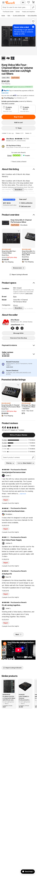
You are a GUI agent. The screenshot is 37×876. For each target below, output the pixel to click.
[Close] (33, 27)
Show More (18, 189)
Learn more (28, 293)
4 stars (4, 443)
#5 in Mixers (23, 225)
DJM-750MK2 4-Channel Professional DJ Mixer (24, 698)
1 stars (4, 451)
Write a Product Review (18, 435)
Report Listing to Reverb (19, 161)
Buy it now (18, 117)
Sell (23, 2)
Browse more (17, 268)
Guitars (18, 11)
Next (17, 634)
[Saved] (28, 2)
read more (23, 493)
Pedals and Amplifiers (28, 11)
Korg (14, 297)
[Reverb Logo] (10, 2)
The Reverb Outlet (8, 11)
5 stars (4, 440)
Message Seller (18, 333)
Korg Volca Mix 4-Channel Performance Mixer (21, 221)
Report (6, 500)
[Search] (33, 7)
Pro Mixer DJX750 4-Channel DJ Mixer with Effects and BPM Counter (9, 698)
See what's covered (8, 103)
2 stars (4, 449)
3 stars (4, 446)
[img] (18, 138)
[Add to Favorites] (33, 21)
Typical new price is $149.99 (16, 87)
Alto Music (10, 139)
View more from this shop (18, 338)
